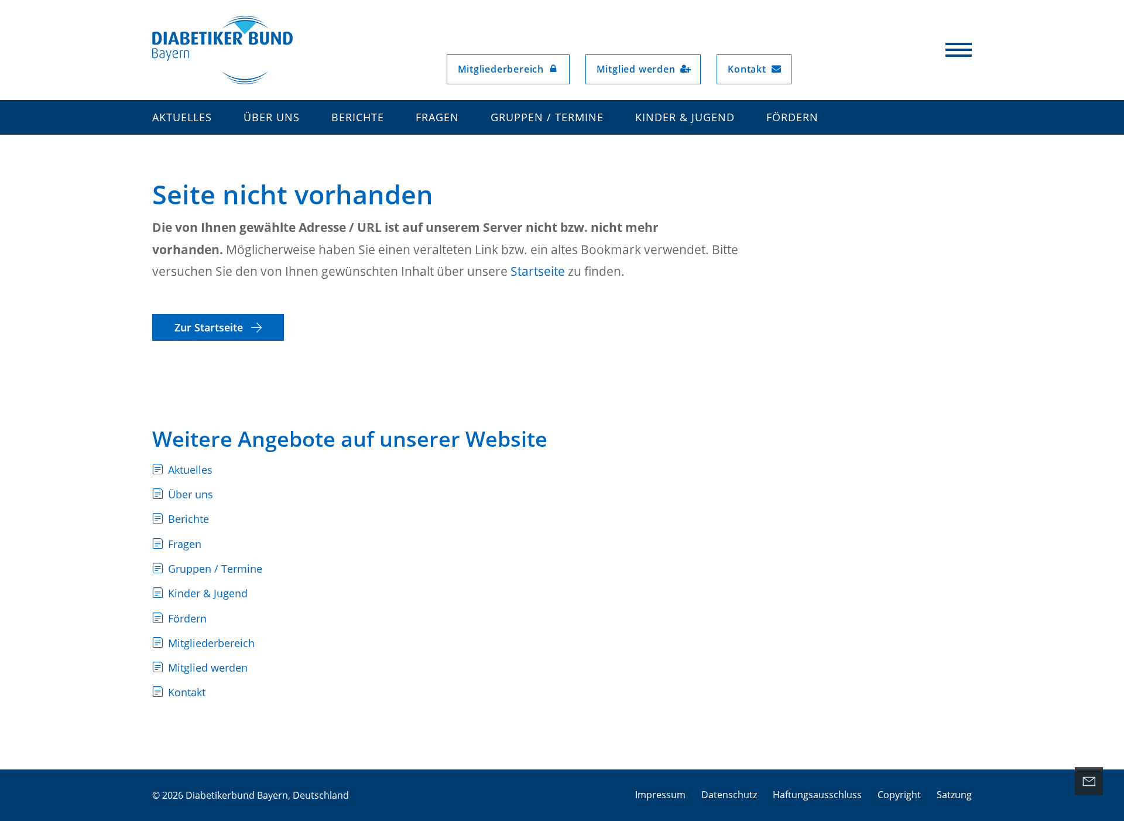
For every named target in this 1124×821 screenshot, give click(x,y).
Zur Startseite (210, 327)
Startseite (537, 271)
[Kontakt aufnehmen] (1089, 781)
